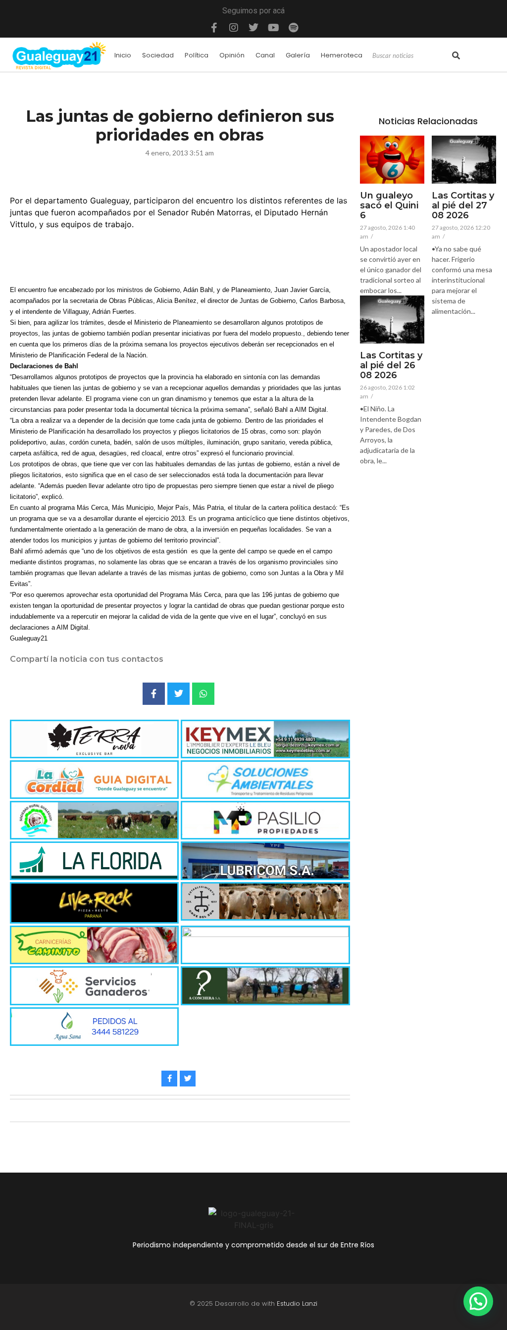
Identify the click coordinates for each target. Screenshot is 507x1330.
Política (196, 55)
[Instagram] (234, 28)
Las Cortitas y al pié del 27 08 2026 (463, 205)
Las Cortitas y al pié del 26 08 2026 (391, 365)
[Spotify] (293, 28)
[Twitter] (253, 28)
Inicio (122, 55)
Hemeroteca (341, 55)
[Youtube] (273, 28)
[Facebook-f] (214, 28)
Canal (265, 55)
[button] (478, 1301)
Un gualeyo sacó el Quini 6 (389, 205)
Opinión (232, 55)
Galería (298, 55)
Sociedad (158, 55)
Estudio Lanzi (297, 1303)
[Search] (456, 56)
